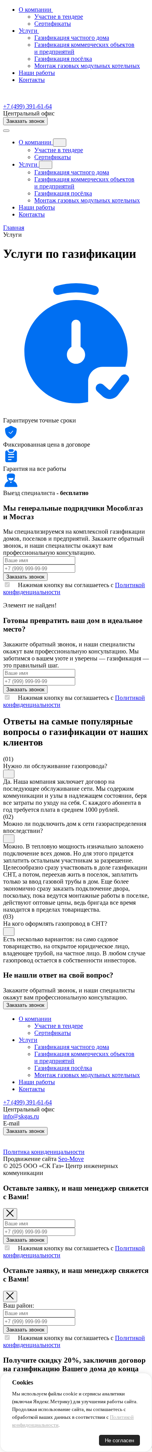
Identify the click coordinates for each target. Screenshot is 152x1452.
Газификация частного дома (71, 172)
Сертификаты (52, 157)
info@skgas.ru (21, 1116)
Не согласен (119, 1440)
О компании (36, 142)
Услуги (29, 164)
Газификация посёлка (63, 193)
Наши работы (37, 72)
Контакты (32, 79)
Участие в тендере (58, 150)
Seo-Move (71, 1159)
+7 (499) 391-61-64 (27, 106)
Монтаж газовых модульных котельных (87, 200)
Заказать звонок (25, 121)
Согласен (29, 1440)
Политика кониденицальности (44, 1151)
